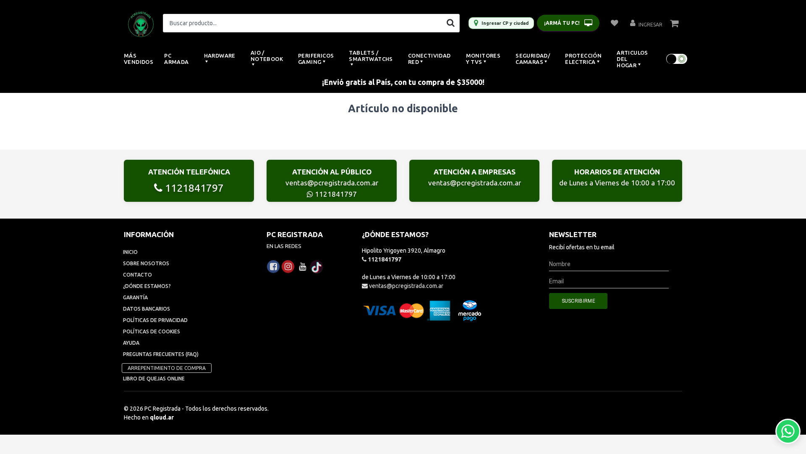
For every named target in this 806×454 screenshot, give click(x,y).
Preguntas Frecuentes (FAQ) (161, 354)
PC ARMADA (176, 59)
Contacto (137, 274)
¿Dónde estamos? (147, 286)
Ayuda (131, 343)
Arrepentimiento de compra (167, 368)
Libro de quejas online (154, 378)
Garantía (135, 297)
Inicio (130, 252)
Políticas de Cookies (151, 331)
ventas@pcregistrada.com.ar (331, 183)
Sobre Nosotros (146, 263)
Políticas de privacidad (155, 320)
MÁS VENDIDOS (138, 59)
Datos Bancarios (146, 308)
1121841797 (193, 188)
